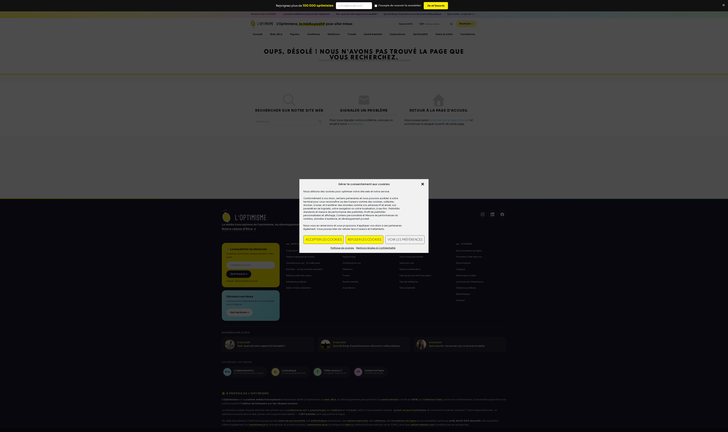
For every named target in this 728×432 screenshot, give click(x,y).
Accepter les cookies (323, 239)
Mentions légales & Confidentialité (375, 248)
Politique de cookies (342, 248)
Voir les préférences (405, 239)
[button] (423, 184)
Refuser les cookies (364, 239)
